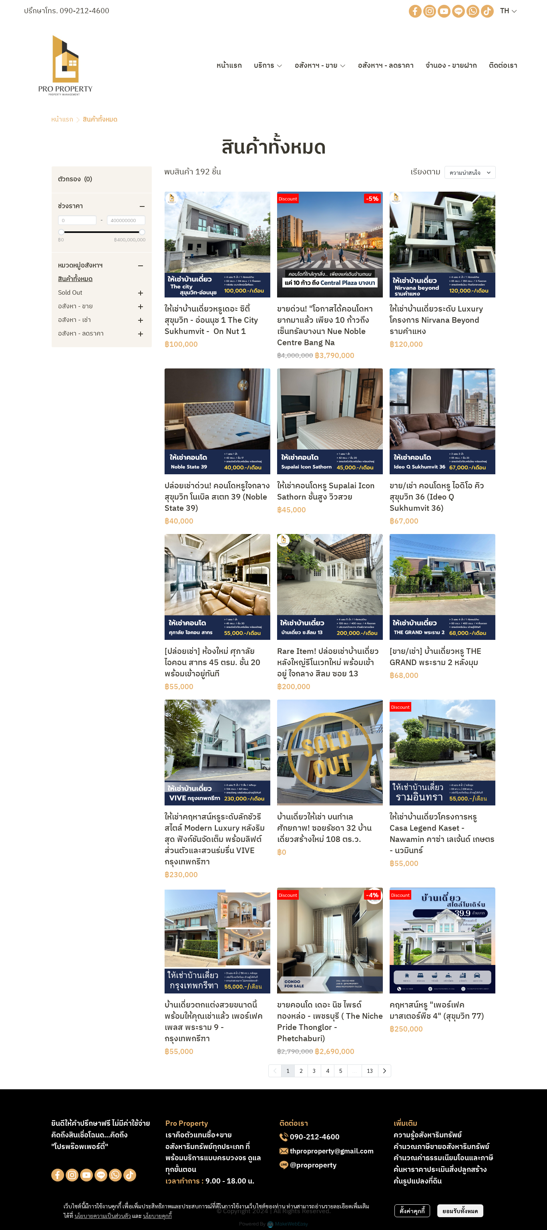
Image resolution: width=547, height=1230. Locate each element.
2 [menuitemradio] (301, 1070)
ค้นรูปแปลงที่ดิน (418, 1181)
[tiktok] (487, 11)
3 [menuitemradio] (314, 1070)
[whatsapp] (473, 11)
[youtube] (444, 11)
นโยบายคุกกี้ (157, 1215)
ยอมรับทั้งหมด (460, 1210)
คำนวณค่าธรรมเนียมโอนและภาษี (443, 1158)
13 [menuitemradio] (370, 1070)
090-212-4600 (84, 11)
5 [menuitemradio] (340, 1070)
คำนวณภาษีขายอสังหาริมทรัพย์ (441, 1147)
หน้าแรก (62, 119)
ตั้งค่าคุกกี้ (412, 1210)
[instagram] (429, 11)
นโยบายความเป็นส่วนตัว (102, 1215)
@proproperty (313, 1165)
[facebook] (415, 11)
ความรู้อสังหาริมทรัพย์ (428, 1135)
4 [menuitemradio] (327, 1070)
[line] (458, 11)
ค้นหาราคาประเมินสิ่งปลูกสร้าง (440, 1170)
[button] (508, 11)
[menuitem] (384, 1070)
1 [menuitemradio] (288, 1070)
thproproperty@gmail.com (332, 1151)
